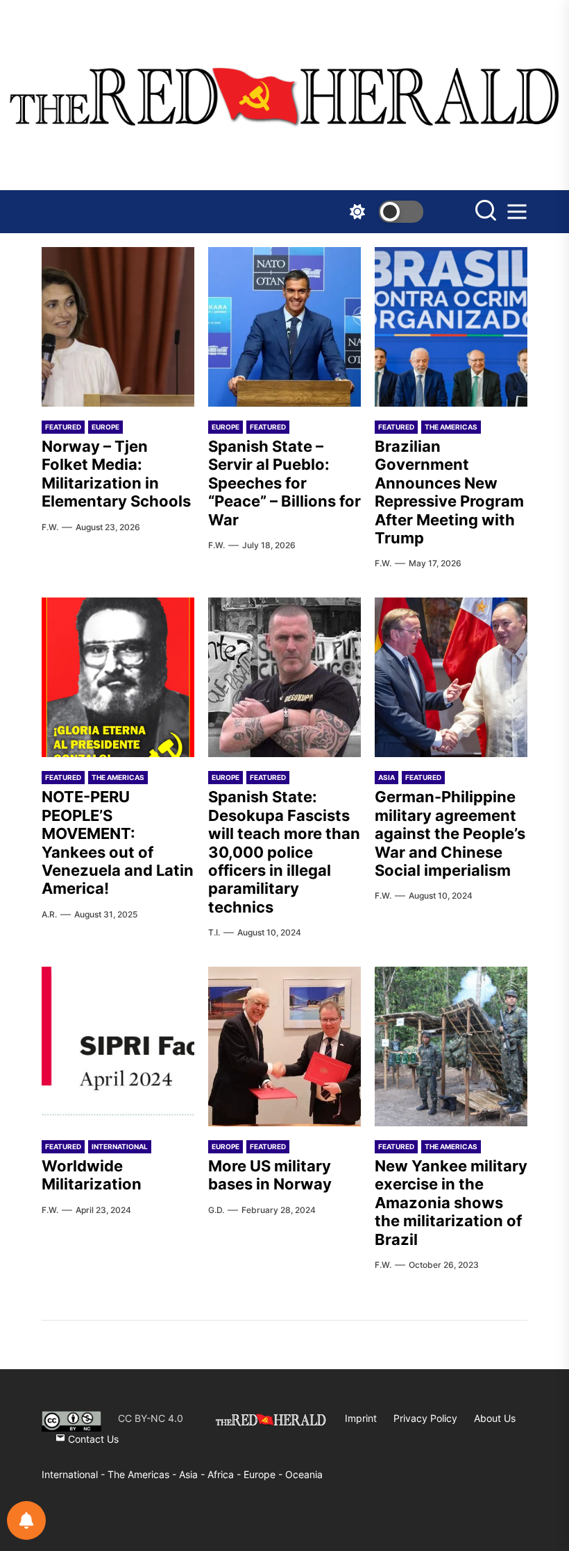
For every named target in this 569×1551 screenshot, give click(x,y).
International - (75, 1474)
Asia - (193, 1474)
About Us (495, 1418)
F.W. (50, 527)
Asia (386, 777)
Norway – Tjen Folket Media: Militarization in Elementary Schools (116, 473)
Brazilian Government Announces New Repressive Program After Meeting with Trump (449, 492)
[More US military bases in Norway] (284, 1046)
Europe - (264, 1474)
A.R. (49, 914)
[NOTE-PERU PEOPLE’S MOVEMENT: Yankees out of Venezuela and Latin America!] (118, 677)
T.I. (214, 932)
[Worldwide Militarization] (118, 1046)
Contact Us (92, 1439)
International (120, 1146)
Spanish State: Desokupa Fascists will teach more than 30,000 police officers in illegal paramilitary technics (284, 851)
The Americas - (143, 1474)
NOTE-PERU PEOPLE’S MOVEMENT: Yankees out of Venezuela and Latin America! (118, 842)
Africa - (225, 1474)
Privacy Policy (425, 1418)
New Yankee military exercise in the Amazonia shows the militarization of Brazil (451, 1202)
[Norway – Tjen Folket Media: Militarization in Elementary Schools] (118, 327)
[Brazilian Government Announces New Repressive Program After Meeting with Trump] (451, 327)
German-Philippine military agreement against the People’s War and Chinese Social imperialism (450, 833)
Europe (105, 427)
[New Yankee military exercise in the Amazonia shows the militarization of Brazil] (451, 1046)
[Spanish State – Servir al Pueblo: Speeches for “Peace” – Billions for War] (284, 327)
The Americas (451, 427)
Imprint (361, 1418)
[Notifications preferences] (26, 1520)
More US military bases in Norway (270, 1175)
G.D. (216, 1210)
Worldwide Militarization (92, 1175)
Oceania (304, 1474)
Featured (63, 427)
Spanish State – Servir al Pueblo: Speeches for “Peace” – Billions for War (284, 483)
